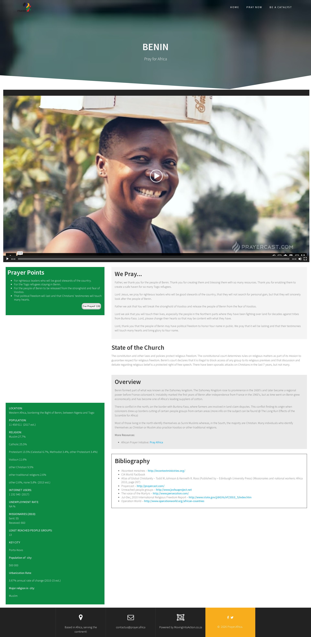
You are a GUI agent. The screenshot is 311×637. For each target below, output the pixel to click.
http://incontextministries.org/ (166, 471)
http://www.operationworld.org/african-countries (174, 501)
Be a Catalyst (281, 7)
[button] (156, 176)
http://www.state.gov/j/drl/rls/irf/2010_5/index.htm (220, 497)
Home (234, 7)
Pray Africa (156, 442)
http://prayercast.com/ (150, 486)
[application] (156, 176)
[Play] (7, 259)
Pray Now (254, 7)
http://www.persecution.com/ (171, 493)
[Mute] (300, 259)
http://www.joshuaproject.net (174, 489)
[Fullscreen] (305, 259)
